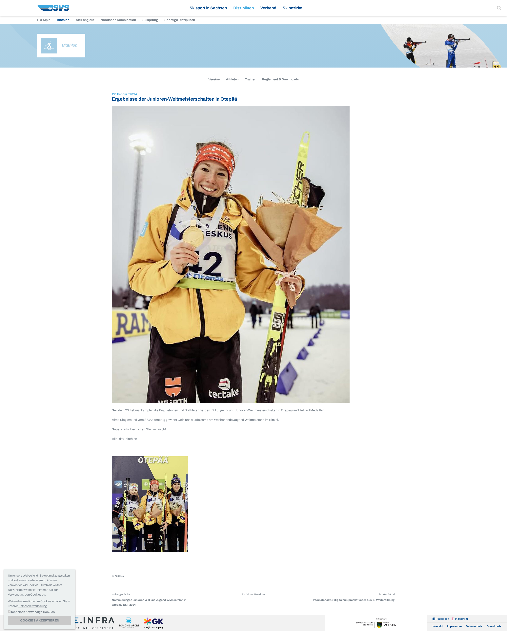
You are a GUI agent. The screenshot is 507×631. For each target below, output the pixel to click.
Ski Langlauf (85, 20)
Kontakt (438, 626)
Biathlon (63, 20)
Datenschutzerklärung (32, 606)
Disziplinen (243, 8)
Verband (268, 8)
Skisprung (150, 20)
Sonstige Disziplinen (179, 20)
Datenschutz (474, 626)
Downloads (493, 626)
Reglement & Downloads (280, 79)
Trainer (250, 79)
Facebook (442, 618)
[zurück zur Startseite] (53, 9)
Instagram (461, 618)
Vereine (214, 79)
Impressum (454, 626)
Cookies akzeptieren (39, 620)
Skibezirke (292, 8)
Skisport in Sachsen (208, 8)
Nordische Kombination (118, 20)
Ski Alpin (44, 20)
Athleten (232, 79)
